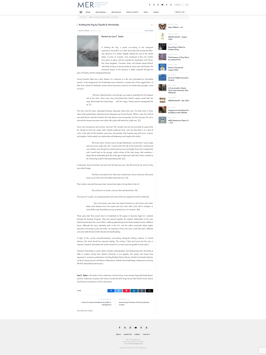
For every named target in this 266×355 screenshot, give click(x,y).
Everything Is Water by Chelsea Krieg (176, 48)
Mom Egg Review (84, 30)
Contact (146, 334)
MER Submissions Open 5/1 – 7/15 (178, 121)
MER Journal (101, 12)
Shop (146, 12)
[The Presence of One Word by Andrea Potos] (162, 56)
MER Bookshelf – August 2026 (177, 38)
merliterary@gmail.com (135, 344)
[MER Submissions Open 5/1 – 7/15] (162, 120)
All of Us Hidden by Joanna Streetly (178, 79)
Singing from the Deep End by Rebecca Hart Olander (178, 111)
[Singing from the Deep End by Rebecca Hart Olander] (162, 109)
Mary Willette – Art (175, 27)
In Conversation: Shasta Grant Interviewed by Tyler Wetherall (178, 90)
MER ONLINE (116, 12)
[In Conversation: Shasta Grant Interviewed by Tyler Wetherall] (162, 87)
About (118, 334)
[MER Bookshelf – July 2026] (162, 100)
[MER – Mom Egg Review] (93, 5)
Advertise (128, 334)
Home (88, 12)
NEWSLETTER (180, 12)
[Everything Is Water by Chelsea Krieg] (162, 46)
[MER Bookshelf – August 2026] (162, 36)
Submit (156, 12)
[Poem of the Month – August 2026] (162, 67)
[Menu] (81, 12)
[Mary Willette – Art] (162, 26)
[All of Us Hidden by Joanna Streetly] (162, 77)
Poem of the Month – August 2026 (176, 68)
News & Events (132, 12)
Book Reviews (149, 30)
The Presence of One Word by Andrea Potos (178, 58)
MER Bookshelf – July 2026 (178, 100)
